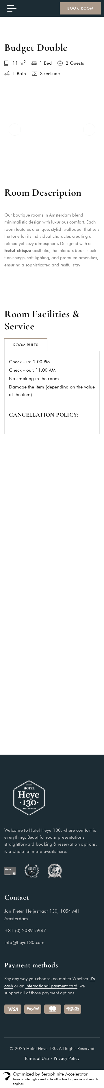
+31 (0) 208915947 (25, 930)
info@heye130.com (24, 942)
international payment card (51, 986)
